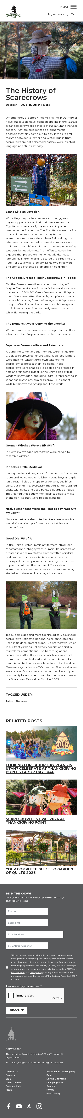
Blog (8, 1079)
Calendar (11, 1075)
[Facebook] (9, 1106)
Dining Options (55, 1082)
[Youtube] (19, 1106)
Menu (64, 6)
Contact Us (12, 1071)
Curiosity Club (13, 1086)
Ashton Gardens (16, 701)
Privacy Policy (36, 972)
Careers (51, 1086)
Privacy (50, 1090)
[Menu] (73, 6)
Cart (74, 14)
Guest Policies (14, 1082)
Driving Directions (56, 1079)
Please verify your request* (24, 986)
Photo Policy (53, 1093)
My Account (56, 14)
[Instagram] (39, 1106)
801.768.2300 (13, 1049)
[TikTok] (29, 1106)
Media (9, 1090)
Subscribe (16, 1010)
